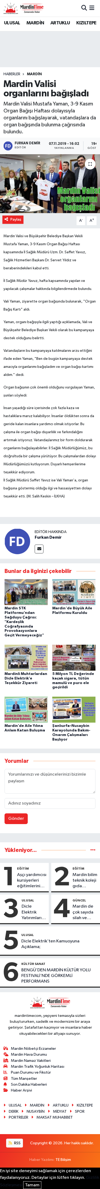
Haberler (11, 74)
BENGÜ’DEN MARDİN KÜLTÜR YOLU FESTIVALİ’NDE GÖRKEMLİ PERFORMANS (56, 976)
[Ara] (84, 8)
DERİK (13, 1111)
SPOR (80, 1111)
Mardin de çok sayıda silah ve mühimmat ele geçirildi (85, 912)
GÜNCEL (79, 900)
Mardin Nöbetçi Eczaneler (33, 1049)
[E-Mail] (39, 549)
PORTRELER (18, 1117)
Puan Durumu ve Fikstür (31, 1072)
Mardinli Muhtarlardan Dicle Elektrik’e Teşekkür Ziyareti (26, 678)
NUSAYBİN (36, 1111)
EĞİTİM (23, 868)
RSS (17, 1143)
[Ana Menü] (91, 8)
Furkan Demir (48, 537)
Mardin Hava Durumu (29, 1054)
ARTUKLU (60, 23)
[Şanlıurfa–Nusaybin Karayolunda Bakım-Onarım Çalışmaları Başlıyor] (73, 709)
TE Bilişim (63, 1160)
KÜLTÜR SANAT (33, 963)
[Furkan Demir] (17, 541)
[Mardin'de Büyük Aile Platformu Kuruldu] (73, 592)
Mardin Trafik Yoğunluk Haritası (37, 1067)
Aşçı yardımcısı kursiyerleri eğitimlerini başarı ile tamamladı (31, 881)
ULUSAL (12, 23)
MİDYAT (60, 1111)
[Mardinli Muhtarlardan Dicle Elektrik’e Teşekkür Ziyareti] (26, 657)
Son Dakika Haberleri (29, 1084)
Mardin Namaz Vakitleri (31, 1061)
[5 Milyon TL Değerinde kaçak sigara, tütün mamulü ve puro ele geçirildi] (73, 657)
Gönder (16, 818)
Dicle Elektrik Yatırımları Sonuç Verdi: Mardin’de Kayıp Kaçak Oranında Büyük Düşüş (34, 912)
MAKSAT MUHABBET (55, 1117)
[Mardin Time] (23, 8)
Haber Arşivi (21, 1090)
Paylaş (15, 219)
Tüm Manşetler (24, 1079)
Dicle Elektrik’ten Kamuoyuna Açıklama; (50, 944)
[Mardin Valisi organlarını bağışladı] (50, 183)
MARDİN (35, 23)
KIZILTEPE (86, 23)
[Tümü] (92, 850)
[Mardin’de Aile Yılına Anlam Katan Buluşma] (26, 709)
